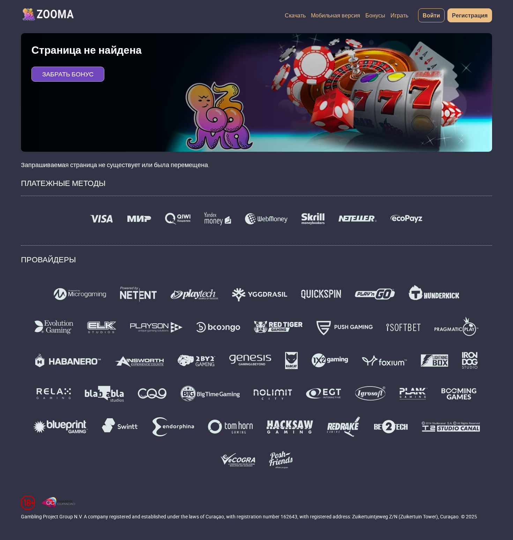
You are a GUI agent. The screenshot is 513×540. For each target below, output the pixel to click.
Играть (399, 15)
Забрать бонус (68, 74)
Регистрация (470, 15)
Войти (431, 15)
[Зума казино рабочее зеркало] (48, 15)
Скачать (295, 15)
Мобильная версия (335, 15)
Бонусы (375, 15)
